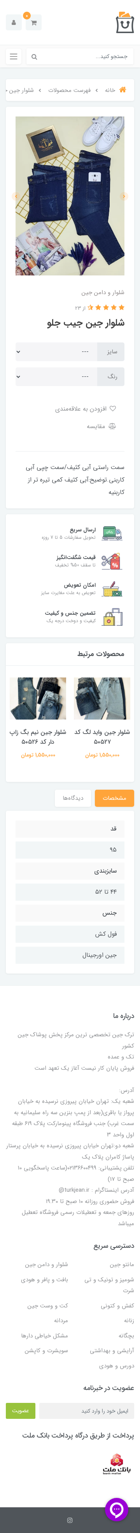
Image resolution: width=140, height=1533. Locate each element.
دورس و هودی (116, 1366)
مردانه (61, 1320)
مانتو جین (122, 1264)
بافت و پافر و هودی (44, 1279)
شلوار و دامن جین (46, 1264)
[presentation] (124, 196)
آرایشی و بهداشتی (112, 1350)
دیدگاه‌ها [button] (73, 798)
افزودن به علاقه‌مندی (81, 409)
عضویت (20, 1410)
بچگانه (126, 1336)
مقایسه (97, 426)
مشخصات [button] (114, 798)
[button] (34, 22)
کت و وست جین (48, 1306)
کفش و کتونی (117, 1306)
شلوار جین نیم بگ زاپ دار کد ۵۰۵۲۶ (38, 737)
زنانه (129, 1320)
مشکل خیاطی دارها (44, 1336)
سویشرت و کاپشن (46, 1350)
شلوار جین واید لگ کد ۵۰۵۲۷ (102, 737)
